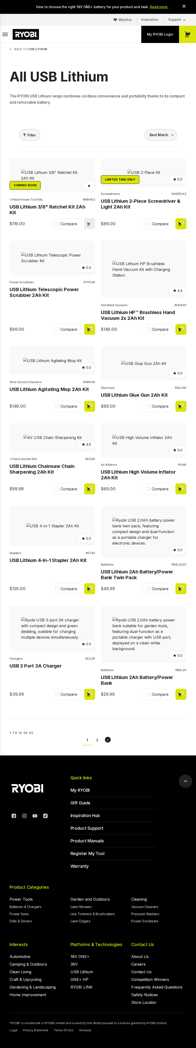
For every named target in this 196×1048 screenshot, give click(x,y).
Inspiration (150, 19)
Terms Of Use (63, 1030)
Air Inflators (109, 464)
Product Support (87, 828)
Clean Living (20, 971)
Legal (13, 1030)
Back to (30, 49)
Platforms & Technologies (96, 944)
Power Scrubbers (22, 282)
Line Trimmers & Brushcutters (93, 914)
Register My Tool (87, 853)
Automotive (20, 956)
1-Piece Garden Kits (23, 459)
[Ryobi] (26, 34)
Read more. (159, 7)
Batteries (107, 564)
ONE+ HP (79, 979)
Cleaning (139, 899)
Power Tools (21, 899)
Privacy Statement (35, 1030)
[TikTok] (45, 816)
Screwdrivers (110, 194)
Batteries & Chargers (25, 907)
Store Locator (144, 1002)
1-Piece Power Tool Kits (26, 199)
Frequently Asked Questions (156, 987)
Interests (18, 944)
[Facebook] (13, 816)
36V (74, 964)
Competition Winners (150, 979)
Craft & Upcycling (25, 979)
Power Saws (19, 914)
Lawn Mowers (81, 907)
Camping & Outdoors (28, 964)
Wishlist (125, 20)
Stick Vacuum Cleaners (25, 382)
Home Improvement (28, 994)
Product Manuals (87, 840)
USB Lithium (82, 971)
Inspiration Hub (85, 815)
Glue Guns (108, 388)
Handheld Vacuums (114, 305)
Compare (68, 223)
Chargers (16, 658)
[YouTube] (35, 816)
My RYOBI (80, 790)
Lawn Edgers (80, 921)
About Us (140, 956)
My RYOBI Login (160, 34)
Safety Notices (144, 994)
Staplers (15, 553)
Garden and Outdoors (90, 899)
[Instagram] (24, 816)
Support (174, 19)
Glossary (85, 1030)
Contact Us (142, 944)
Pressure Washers (145, 914)
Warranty (80, 866)
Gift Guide (80, 802)
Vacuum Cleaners (144, 907)
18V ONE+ (80, 956)
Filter (31, 135)
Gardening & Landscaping (33, 987)
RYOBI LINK (82, 987)
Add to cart (180, 223)
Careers (138, 964)
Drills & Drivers (21, 921)
